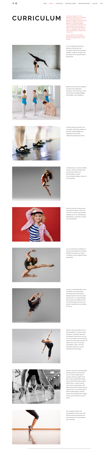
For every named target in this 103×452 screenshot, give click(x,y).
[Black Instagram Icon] (16, 3)
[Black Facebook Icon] (13, 3)
